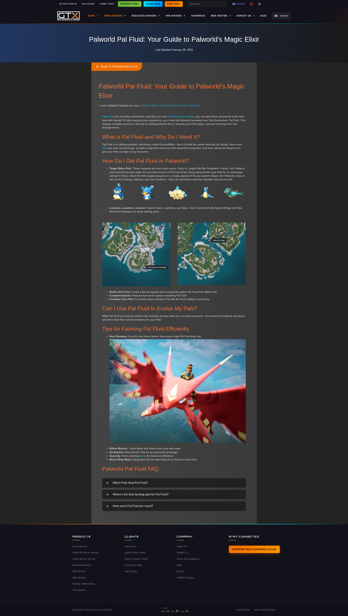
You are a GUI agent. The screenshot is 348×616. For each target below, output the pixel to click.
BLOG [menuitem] (263, 15)
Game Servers (79, 546)
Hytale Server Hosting (83, 559)
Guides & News (171, 105)
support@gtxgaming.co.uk (254, 549)
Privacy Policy (243, 609)
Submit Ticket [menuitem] (107, 4)
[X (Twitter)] (259, 4)
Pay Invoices (131, 571)
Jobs (179, 565)
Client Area (130, 546)
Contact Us (182, 552)
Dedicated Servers (82, 565)
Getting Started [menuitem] (68, 4)
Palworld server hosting (180, 116)
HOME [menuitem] (91, 15)
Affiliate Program (185, 577)
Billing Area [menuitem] (153, 4)
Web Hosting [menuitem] (219, 15)
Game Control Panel (135, 552)
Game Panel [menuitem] (173, 4)
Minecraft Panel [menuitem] (130, 4)
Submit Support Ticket (136, 559)
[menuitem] (281, 16)
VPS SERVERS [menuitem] (174, 15)
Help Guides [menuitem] (88, 4)
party (143, 455)
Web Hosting (79, 577)
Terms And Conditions (188, 559)
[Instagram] (251, 4)
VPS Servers (78, 571)
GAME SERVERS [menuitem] (113, 15)
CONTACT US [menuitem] (244, 15)
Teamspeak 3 (79, 590)
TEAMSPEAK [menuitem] (198, 15)
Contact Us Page (133, 565)
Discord (180, 571)
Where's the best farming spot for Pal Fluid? (141, 494)
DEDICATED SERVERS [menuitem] (144, 15)
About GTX (182, 546)
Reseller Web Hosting (83, 584)
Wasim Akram (150, 105)
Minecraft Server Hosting (85, 552)
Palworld (194, 105)
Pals (104, 148)
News (184, 105)
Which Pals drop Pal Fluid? (130, 482)
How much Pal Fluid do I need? (133, 506)
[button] (174, 483)
